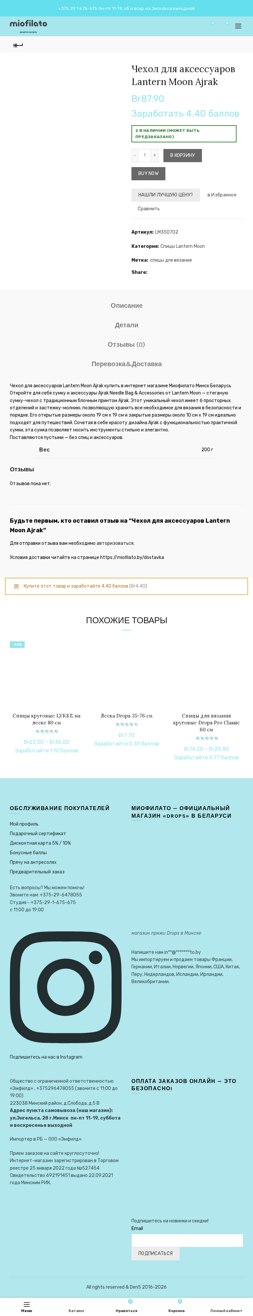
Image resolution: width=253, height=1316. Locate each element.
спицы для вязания (171, 260)
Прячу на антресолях (33, 862)
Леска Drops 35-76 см (126, 716)
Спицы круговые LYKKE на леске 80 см (46, 719)
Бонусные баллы (28, 853)
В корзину (182, 155)
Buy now (148, 173)
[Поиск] (194, 26)
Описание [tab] (127, 305)
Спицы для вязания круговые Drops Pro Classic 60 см (206, 723)
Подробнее (77, 665)
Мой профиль (24, 824)
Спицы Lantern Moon (182, 246)
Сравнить (149, 209)
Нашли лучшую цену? (165, 195)
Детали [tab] (126, 325)
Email (137, 1228)
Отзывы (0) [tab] (126, 344)
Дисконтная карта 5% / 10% (40, 843)
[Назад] (18, 44)
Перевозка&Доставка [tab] (127, 364)
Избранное (213, 23)
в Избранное (222, 195)
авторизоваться (115, 543)
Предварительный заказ (37, 872)
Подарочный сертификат (38, 833)
